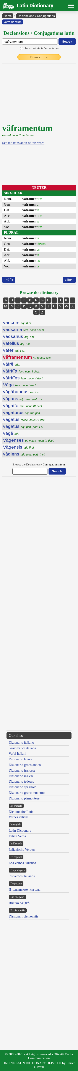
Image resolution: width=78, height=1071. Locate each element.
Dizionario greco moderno (27, 792)
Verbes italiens (18, 817)
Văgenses (28, 440)
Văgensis (19, 446)
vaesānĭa (24, 329)
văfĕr (14, 350)
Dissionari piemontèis (23, 916)
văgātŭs (24, 419)
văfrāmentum (12, 22)
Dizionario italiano (21, 742)
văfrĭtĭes (23, 377)
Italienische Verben (22, 849)
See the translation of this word (23, 143)
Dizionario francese (22, 770)
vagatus (23, 426)
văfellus (17, 343)
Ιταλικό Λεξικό (19, 903)
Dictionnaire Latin (21, 812)
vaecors (17, 322)
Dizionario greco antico (25, 765)
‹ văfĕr (8, 279)
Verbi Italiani (17, 753)
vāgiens (24, 453)
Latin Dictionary (20, 830)
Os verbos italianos (22, 876)
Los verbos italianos (22, 863)
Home (8, 16)
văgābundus (21, 391)
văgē (11, 433)
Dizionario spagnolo (22, 787)
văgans (23, 398)
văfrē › (69, 279)
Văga (19, 384)
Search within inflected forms (41, 48)
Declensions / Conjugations (36, 16)
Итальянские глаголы (25, 889)
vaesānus (19, 336)
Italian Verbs (17, 836)
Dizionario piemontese (24, 798)
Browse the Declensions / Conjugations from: (39, 464)
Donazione (39, 57)
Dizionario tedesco (21, 781)
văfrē (11, 363)
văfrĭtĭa (21, 370)
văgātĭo (23, 405)
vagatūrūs (22, 412)
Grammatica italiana (22, 748)
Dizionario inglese (21, 776)
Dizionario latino (20, 759)
